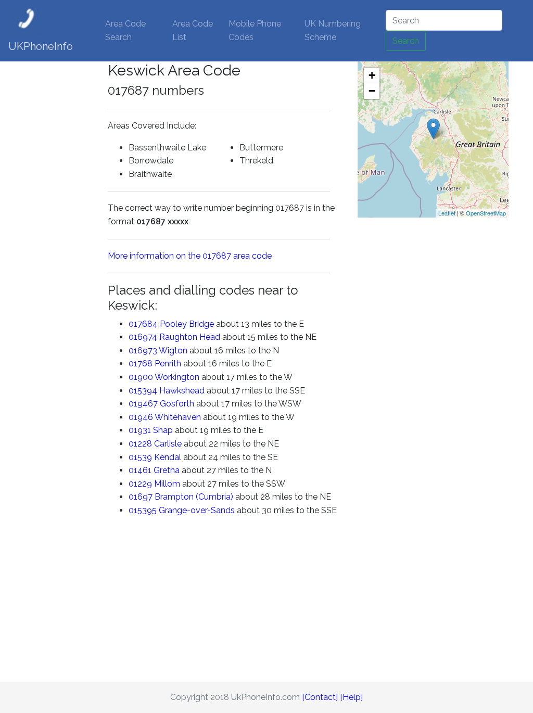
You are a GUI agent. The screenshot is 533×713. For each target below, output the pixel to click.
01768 (141, 363)
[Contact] (320, 697)
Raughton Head (189, 337)
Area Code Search (125, 30)
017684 (143, 324)
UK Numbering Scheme (332, 30)
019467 (143, 404)
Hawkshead (182, 391)
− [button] (372, 90)
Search (405, 41)
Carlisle (168, 444)
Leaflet (446, 213)
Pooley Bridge (187, 324)
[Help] (351, 697)
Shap (163, 430)
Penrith (168, 363)
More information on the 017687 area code (190, 256)
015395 (143, 510)
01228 (140, 444)
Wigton (173, 350)
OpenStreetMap (486, 213)
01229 (140, 484)
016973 (143, 350)
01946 (141, 417)
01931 (140, 430)
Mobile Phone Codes (255, 30)
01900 (141, 377)
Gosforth (177, 404)
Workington (177, 377)
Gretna (167, 470)
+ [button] (372, 75)
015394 (143, 391)
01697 (141, 497)
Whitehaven (178, 417)
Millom (167, 484)
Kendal (167, 457)
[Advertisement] (66, 217)
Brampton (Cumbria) (194, 497)
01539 (140, 457)
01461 (140, 470)
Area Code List (192, 30)
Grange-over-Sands (197, 510)
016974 (143, 337)
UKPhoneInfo (40, 46)
